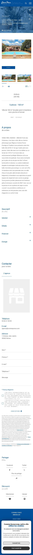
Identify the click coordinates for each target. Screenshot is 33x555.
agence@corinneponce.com (11, 328)
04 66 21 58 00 (7, 321)
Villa (9, 21)
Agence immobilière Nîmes (9, 20)
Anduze (4, 21)
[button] (8, 86)
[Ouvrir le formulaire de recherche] (26, 3)
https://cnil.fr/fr (20, 429)
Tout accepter (16, 548)
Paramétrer (16, 543)
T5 (13, 21)
